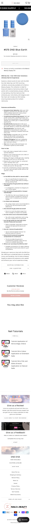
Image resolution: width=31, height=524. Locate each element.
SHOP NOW (15, 466)
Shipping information (15, 265)
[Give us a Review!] (15, 399)
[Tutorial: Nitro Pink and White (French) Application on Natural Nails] (5, 364)
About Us (15, 480)
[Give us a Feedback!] (15, 426)
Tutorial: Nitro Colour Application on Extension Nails (20, 353)
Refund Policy (15, 477)
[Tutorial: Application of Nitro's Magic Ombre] (5, 344)
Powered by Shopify (16, 522)
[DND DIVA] (15, 450)
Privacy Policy (15, 486)
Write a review (15, 295)
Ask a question (15, 268)
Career (15, 483)
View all (15, 336)
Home (15, 46)
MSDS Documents (15, 494)
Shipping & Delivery (15, 475)
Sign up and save (15, 499)
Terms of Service (15, 489)
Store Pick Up (15, 472)
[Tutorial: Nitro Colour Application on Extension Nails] (5, 354)
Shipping (12, 56)
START (15, 442)
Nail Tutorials (15, 492)
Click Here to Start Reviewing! (15, 418)
